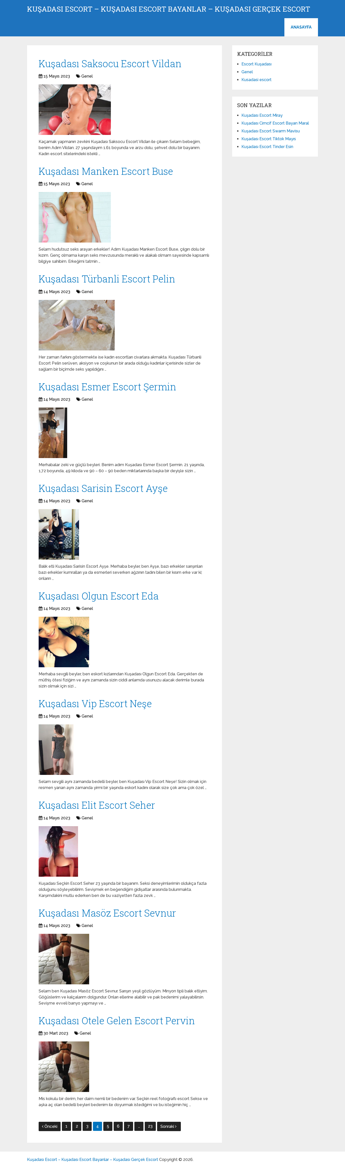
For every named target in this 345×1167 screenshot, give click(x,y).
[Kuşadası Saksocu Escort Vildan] (75, 109)
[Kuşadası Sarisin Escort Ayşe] (59, 534)
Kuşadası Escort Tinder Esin (267, 146)
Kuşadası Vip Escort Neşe (95, 703)
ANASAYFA (301, 27)
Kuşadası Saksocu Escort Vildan (110, 63)
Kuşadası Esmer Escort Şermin (107, 386)
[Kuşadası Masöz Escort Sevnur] (64, 959)
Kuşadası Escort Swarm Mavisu (270, 131)
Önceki (50, 1126)
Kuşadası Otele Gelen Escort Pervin (117, 1020)
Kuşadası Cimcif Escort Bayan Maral (275, 123)
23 (150, 1126)
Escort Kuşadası (256, 64)
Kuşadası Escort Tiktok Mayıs (268, 138)
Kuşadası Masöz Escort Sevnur (107, 913)
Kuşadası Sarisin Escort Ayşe (103, 488)
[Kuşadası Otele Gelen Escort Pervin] (64, 1066)
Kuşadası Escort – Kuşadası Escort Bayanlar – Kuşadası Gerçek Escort (168, 9)
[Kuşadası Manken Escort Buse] (75, 217)
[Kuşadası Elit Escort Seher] (58, 851)
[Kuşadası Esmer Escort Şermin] (53, 433)
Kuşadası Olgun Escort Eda (99, 595)
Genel (87, 76)
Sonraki (167, 1126)
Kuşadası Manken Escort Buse (106, 171)
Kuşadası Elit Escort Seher (97, 805)
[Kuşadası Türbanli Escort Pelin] (77, 325)
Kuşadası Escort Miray (262, 115)
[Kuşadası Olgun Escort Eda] (64, 642)
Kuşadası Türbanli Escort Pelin (107, 278)
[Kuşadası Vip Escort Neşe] (56, 749)
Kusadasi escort (256, 79)
